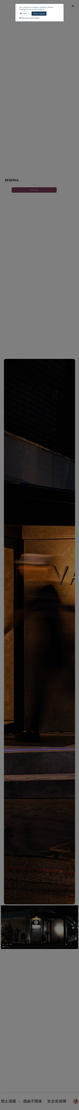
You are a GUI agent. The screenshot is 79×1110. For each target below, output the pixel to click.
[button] (72, 5)
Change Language (39, 13)
